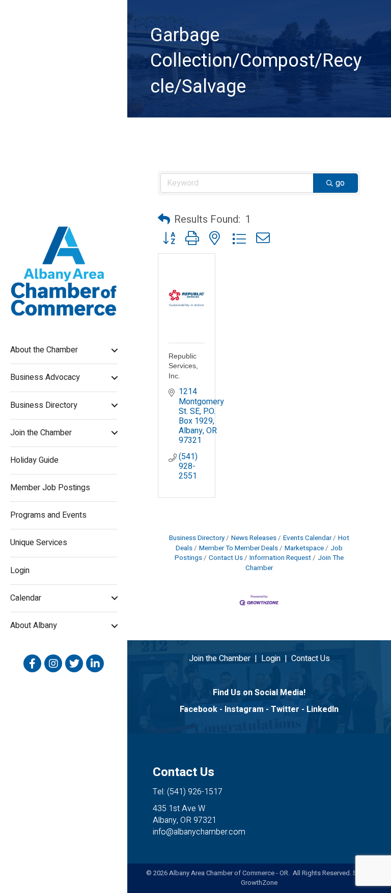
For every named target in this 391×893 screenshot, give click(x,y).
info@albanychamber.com (199, 832)
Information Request (280, 558)
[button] (164, 220)
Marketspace (304, 548)
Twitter (285, 709)
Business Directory (43, 405)
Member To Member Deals (238, 548)
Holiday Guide (34, 460)
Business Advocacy (45, 377)
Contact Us (226, 558)
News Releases (253, 538)
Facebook (198, 709)
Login (20, 570)
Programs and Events (48, 515)
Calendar (25, 598)
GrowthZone (259, 882)
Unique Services (38, 543)
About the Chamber (44, 350)
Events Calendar (307, 538)
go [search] (340, 183)
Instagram (244, 709)
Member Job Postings (50, 488)
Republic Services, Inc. (183, 366)
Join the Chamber (41, 433)
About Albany (33, 625)
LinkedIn (322, 709)
